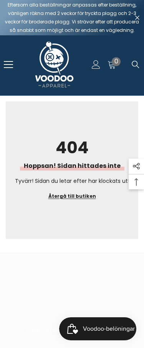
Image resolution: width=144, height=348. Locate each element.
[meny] (8, 64)
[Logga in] (96, 64)
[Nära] (137, 18)
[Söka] (135, 64)
